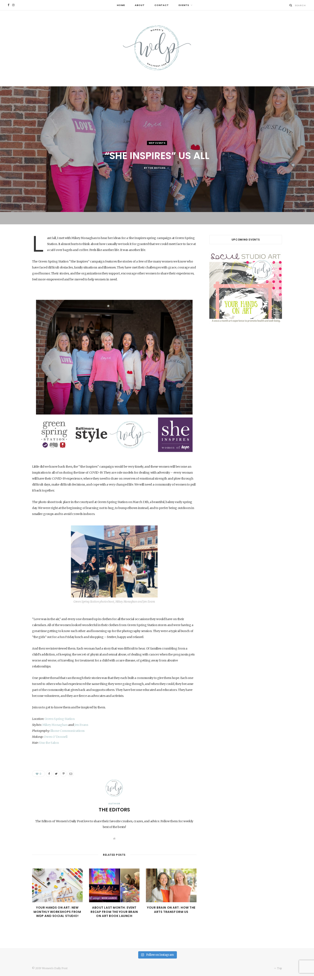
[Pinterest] (63, 773)
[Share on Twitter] (56, 773)
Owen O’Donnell (55, 737)
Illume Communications (67, 731)
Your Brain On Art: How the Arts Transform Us (171, 909)
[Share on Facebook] (49, 773)
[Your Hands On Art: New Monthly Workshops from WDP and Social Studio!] (57, 885)
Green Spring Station (59, 719)
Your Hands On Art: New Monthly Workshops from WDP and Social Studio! (57, 911)
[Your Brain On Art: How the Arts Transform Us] (171, 885)
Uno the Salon (49, 743)
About (140, 5)
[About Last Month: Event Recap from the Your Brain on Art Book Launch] (114, 885)
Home (121, 5)
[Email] (70, 773)
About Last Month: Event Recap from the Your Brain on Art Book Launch (114, 911)
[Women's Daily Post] (157, 48)
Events (184, 5)
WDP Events (157, 143)
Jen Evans (81, 725)
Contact (161, 5)
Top (279, 968)
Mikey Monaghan (55, 725)
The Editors (156, 168)
